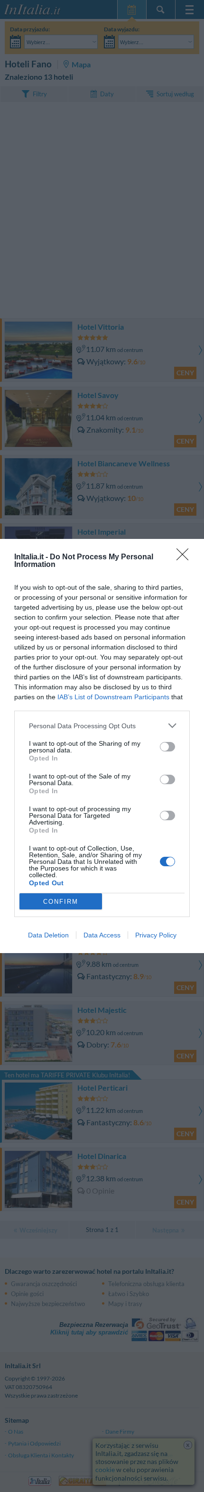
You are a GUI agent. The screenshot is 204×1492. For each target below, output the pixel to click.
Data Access (102, 935)
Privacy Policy (155, 935)
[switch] (167, 746)
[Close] (185, 557)
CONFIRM (60, 901)
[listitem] (102, 726)
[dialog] (102, 746)
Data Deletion (48, 935)
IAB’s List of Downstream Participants (113, 697)
